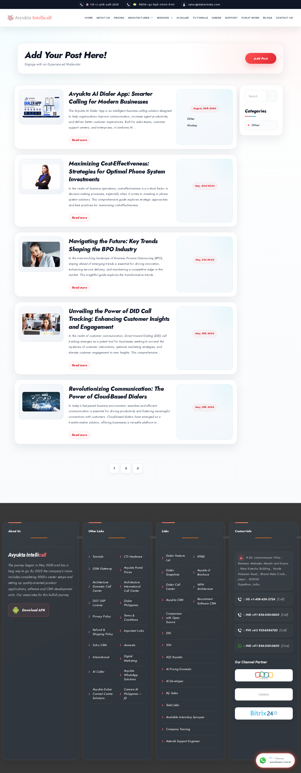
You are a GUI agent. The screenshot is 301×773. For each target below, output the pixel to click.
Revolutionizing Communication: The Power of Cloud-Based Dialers (116, 393)
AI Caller (98, 671)
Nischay (192, 125)
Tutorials (98, 556)
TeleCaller (172, 705)
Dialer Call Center (173, 586)
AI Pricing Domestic (179, 669)
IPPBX (201, 556)
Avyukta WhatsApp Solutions (131, 674)
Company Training (178, 729)
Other (190, 119)
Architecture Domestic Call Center (102, 586)
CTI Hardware (133, 556)
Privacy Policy (102, 616)
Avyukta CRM (174, 600)
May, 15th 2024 (204, 407)
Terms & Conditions (131, 617)
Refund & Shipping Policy (103, 632)
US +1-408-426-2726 (104, 4)
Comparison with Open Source (174, 617)
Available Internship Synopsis (185, 717)
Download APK (33, 610)
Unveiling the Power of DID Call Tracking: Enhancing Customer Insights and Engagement (119, 319)
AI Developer (174, 681)
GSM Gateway (102, 568)
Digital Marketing (130, 658)
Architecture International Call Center (132, 586)
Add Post (261, 58)
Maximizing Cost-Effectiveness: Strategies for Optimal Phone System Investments (117, 171)
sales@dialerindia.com (204, 4)
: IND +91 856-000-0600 (261, 614)
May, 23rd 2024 (204, 186)
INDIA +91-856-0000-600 (156, 4)
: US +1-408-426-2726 (259, 599)
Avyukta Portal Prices (133, 569)
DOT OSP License (99, 603)
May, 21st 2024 (204, 260)
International (101, 657)
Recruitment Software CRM (206, 601)
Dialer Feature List (175, 557)
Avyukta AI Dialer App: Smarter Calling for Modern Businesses (110, 98)
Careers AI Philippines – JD (132, 693)
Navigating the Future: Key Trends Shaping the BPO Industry (113, 245)
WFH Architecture (205, 586)
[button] (152, 18)
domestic (129, 645)
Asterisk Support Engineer (183, 741)
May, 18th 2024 (204, 333)
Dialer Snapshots (172, 572)
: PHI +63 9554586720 (260, 630)
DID (168, 633)
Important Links (134, 630)
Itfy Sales (172, 693)
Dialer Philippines (131, 603)
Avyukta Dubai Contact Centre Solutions (103, 693)
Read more (79, 140)
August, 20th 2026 (204, 108)
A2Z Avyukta (174, 657)
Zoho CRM (100, 645)
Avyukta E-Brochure (204, 572)
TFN (168, 645)
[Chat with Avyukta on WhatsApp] (275, 760)
